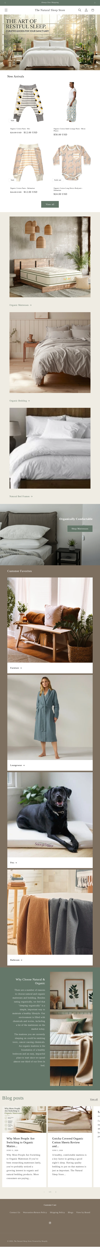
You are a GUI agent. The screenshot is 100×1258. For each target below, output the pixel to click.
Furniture (14, 668)
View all (50, 204)
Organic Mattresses (19, 305)
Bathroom (15, 960)
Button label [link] (34, 1075)
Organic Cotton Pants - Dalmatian (22, 188)
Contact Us (15, 1212)
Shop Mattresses (80, 528)
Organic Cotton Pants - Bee (20, 129)
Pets (12, 862)
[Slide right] (56, 1192)
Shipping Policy (57, 1212)
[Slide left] (44, 1192)
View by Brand (83, 1212)
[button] (6, 10)
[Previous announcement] (5, 2)
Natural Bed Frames (20, 496)
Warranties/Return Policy (35, 1212)
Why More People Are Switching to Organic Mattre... (21, 1142)
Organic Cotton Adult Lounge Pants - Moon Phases (69, 130)
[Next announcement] (95, 2)
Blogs (70, 1212)
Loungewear (16, 765)
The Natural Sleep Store (23, 1241)
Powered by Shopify (40, 1241)
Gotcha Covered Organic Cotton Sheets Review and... (67, 1142)
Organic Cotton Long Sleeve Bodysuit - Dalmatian (68, 189)
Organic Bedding (18, 400)
